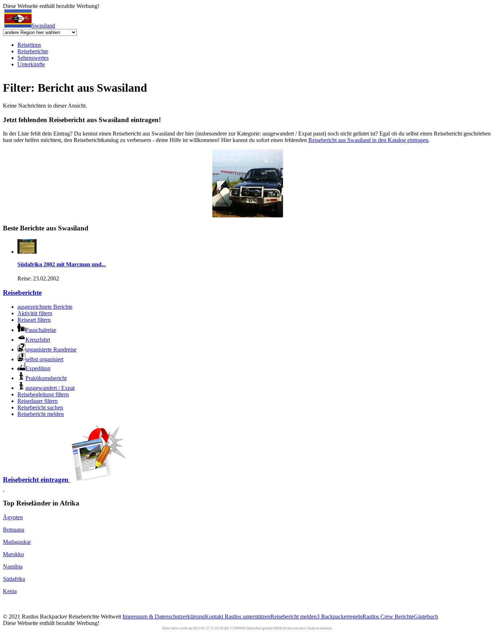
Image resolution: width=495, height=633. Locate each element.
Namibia (12, 566)
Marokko (13, 554)
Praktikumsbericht (46, 378)
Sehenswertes (33, 58)
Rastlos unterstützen (247, 616)
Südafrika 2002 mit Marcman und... (61, 264)
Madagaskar (17, 542)
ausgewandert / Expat (50, 388)
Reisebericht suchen (40, 407)
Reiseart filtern (34, 320)
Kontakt (215, 616)
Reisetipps (29, 45)
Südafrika (14, 579)
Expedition (37, 368)
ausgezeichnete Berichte (44, 307)
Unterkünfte (31, 64)
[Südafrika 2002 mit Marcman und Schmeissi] (27, 252)
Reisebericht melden (40, 414)
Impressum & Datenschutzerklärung (163, 616)
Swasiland (43, 25)
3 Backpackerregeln (339, 616)
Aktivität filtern (34, 313)
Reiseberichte (32, 51)
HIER (278, 628)
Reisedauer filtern (37, 401)
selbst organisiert (44, 359)
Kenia (10, 591)
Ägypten (13, 517)
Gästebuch (426, 616)
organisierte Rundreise (50, 349)
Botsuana (13, 529)
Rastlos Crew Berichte (388, 616)
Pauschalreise (40, 330)
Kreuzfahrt (37, 340)
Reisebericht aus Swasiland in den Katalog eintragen (368, 140)
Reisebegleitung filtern (43, 394)
